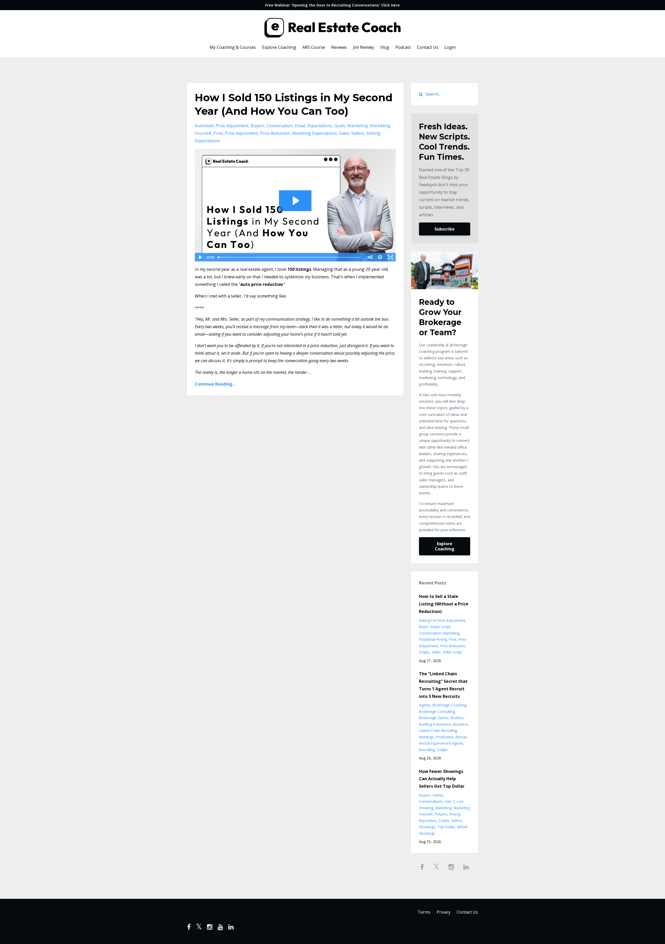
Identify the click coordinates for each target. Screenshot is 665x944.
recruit (461, 736)
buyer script (440, 626)
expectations (319, 126)
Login (450, 47)
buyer (424, 626)
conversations (431, 801)
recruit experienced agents (441, 743)
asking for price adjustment (442, 620)
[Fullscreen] (390, 257)
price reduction (275, 133)
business (460, 724)
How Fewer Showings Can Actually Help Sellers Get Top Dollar (441, 778)
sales (344, 133)
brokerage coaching (449, 705)
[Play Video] (200, 257)
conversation (280, 126)
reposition (427, 820)
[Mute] (370, 257)
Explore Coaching (279, 47)
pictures (441, 814)
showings (427, 826)
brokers (457, 717)
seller (436, 652)
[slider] (290, 257)
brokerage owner (434, 717)
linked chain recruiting (438, 730)
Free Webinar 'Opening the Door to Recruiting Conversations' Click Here (332, 5)
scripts (424, 652)
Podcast (403, 47)
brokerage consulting (437, 711)
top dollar (446, 826)
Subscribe (445, 229)
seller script (452, 652)
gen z (450, 801)
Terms (424, 912)
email (300, 126)
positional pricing (433, 639)
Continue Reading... (215, 384)
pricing (454, 814)
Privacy (443, 912)
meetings (426, 736)
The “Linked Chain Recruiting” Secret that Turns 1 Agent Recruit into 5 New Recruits (443, 685)
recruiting (427, 749)
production (445, 736)
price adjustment (241, 133)
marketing (357, 126)
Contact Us (427, 47)
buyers (257, 126)
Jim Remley (363, 47)
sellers (357, 133)
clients (438, 795)
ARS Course (313, 47)
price (218, 133)
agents (424, 705)
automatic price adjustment (222, 126)
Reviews (339, 47)
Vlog (384, 47)
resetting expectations (314, 133)
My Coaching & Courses (233, 47)
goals (339, 126)
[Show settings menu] (380, 257)
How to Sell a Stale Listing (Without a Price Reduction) (443, 604)
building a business (435, 724)
